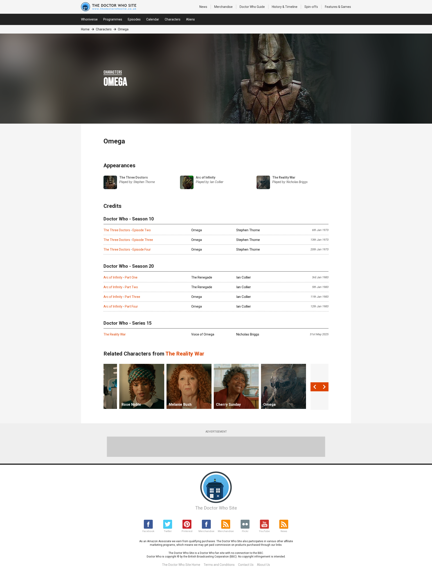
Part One (131, 277)
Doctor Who (252, 7)
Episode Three (143, 240)
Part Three (132, 297)
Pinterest (187, 531)
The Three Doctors (117, 230)
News (203, 7)
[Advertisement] (216, 447)
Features (338, 7)
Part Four (131, 306)
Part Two (131, 287)
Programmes (112, 19)
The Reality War (115, 334)
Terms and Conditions (219, 564)
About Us (263, 564)
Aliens (190, 19)
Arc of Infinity (113, 277)
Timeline (284, 7)
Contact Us (246, 564)
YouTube (264, 531)
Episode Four (142, 249)
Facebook (148, 531)
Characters (172, 19)
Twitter (168, 531)
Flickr (245, 531)
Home (85, 29)
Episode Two (142, 230)
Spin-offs (311, 7)
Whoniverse (89, 19)
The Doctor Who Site (216, 508)
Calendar (152, 19)
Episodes (134, 19)
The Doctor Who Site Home (181, 564)
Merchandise (223, 7)
